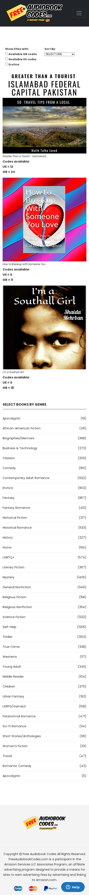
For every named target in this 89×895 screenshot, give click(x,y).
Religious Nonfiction (17, 607)
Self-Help (9, 627)
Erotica (8, 488)
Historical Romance (17, 527)
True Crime (11, 647)
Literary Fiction (13, 567)
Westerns (10, 657)
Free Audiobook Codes (39, 854)
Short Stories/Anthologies (22, 736)
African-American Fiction (22, 428)
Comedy (9, 468)
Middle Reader (13, 676)
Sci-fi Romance (14, 726)
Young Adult (12, 666)
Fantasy (8, 498)
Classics (9, 458)
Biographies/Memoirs (18, 438)
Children (9, 686)
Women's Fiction (15, 746)
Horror (7, 547)
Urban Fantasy (13, 696)
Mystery (8, 577)
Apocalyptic (12, 418)
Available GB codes (23, 54)
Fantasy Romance (16, 508)
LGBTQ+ (8, 557)
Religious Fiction (14, 597)
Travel (7, 756)
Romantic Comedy (17, 766)
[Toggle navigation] (79, 13)
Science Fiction (14, 617)
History (8, 537)
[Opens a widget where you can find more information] (73, 887)
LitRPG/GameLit (14, 706)
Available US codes (22, 59)
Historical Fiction (15, 517)
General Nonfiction (17, 587)
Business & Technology (20, 448)
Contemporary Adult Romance (26, 478)
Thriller (8, 637)
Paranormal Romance (19, 716)
